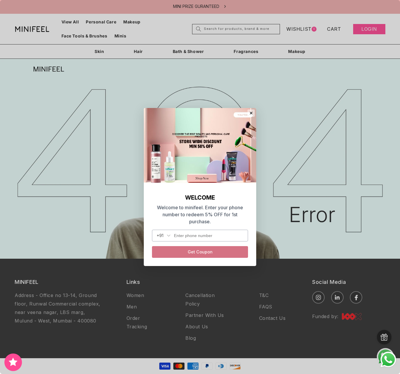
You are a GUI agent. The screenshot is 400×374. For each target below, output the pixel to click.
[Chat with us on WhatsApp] (388, 367)
